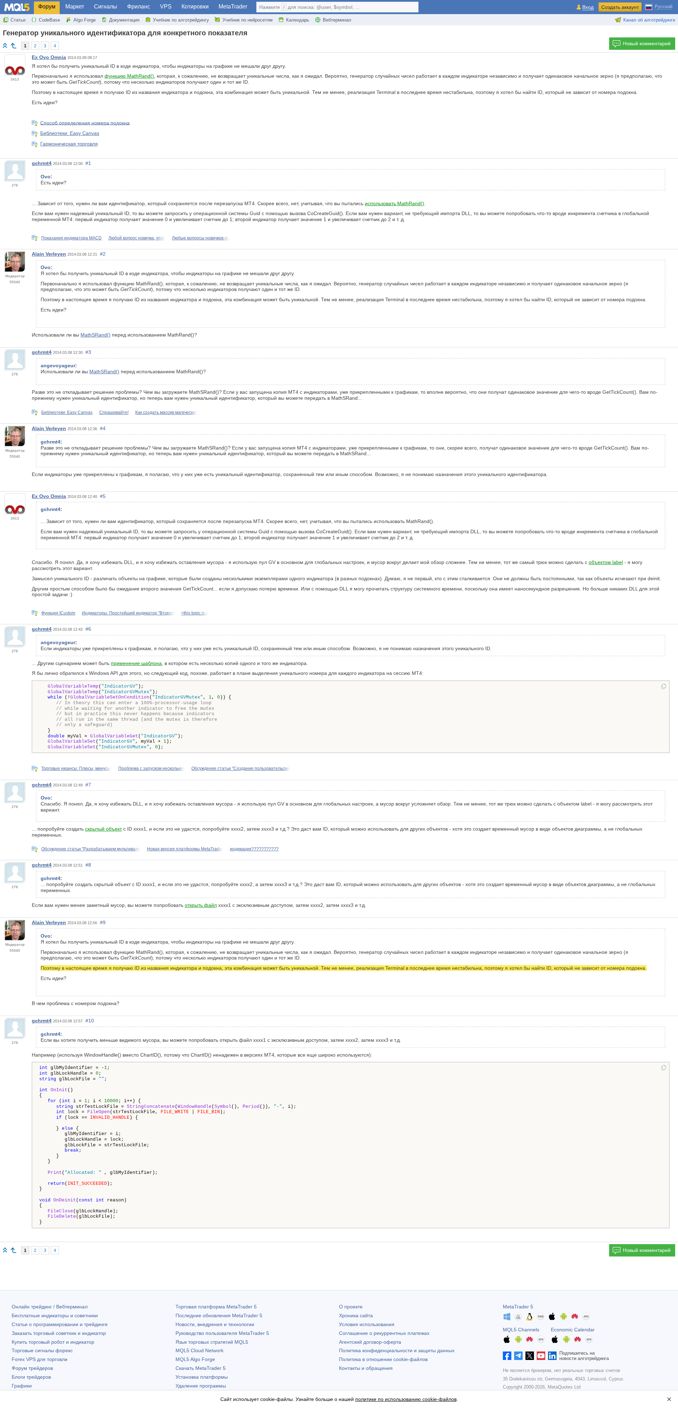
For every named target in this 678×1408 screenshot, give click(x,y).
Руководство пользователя (222, 1333)
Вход (588, 7)
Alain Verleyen (49, 254)
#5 (103, 496)
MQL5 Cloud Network (200, 1350)
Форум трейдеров (32, 1368)
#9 (103, 922)
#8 (88, 865)
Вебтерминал (337, 20)
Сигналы (105, 7)
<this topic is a (194, 613)
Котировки (195, 7)
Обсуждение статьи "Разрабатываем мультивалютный (96, 848)
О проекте (351, 1306)
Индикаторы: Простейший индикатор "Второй (128, 613)
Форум (46, 7)
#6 (88, 629)
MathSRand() (96, 335)
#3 (88, 352)
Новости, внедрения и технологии (215, 1324)
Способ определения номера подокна (85, 122)
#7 (88, 785)
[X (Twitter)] (529, 1355)
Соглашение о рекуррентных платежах (384, 1333)
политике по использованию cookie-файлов (406, 1399)
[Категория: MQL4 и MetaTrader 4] (13, 45)
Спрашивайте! (114, 412)
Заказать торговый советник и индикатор (59, 1333)
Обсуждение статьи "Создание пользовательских (241, 768)
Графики (22, 1386)
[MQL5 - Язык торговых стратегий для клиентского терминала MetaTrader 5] (17, 7)
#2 (103, 254)
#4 (103, 428)
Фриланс (138, 7)
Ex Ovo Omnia (49, 57)
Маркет (74, 7)
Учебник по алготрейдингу (181, 20)
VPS (166, 7)
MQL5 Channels (521, 1329)
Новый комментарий (647, 43)
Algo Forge (84, 20)
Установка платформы (202, 1377)
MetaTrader (233, 7)
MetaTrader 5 (518, 1306)
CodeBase (49, 20)
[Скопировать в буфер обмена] (664, 686)
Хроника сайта (356, 1315)
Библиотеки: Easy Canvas (69, 133)
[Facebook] (507, 1355)
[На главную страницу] (5, 45)
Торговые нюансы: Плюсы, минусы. (76, 768)
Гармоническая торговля (69, 144)
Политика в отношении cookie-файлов (383, 1359)
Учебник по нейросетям (247, 20)
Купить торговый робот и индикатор (53, 1342)
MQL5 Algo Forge (195, 1359)
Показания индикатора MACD (71, 238)
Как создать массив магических (166, 412)
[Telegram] (518, 1355)
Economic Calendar (573, 1329)
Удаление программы (201, 1386)
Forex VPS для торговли (39, 1359)
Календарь (297, 20)
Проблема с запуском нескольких (151, 768)
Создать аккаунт (620, 7)
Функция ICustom (58, 613)
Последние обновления (219, 1315)
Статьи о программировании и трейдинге (60, 1324)
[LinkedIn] (552, 1355)
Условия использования (366, 1324)
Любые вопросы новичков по (201, 238)
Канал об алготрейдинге (649, 20)
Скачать (201, 1368)
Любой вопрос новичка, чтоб (136, 238)
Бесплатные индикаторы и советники (55, 1315)
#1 (88, 163)
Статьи (18, 20)
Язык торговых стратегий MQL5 (212, 1342)
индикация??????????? (254, 848)
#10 (89, 1020)
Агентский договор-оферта (370, 1342)
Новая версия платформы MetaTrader (185, 848)
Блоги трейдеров (31, 1377)
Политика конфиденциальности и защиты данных (396, 1350)
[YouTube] (541, 1355)
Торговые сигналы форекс (42, 1350)
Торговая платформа (216, 1306)
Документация (124, 20)
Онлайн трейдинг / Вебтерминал (50, 1306)
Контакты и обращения (366, 1368)
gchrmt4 (42, 163)
